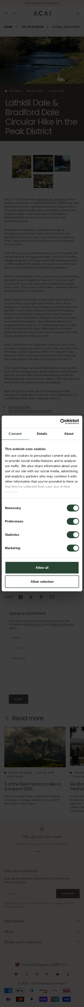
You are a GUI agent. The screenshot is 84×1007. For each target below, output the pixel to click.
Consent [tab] (15, 433)
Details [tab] (42, 433)
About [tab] (69, 433)
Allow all (42, 567)
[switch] (73, 521)
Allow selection (42, 581)
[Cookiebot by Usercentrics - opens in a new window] (60, 421)
